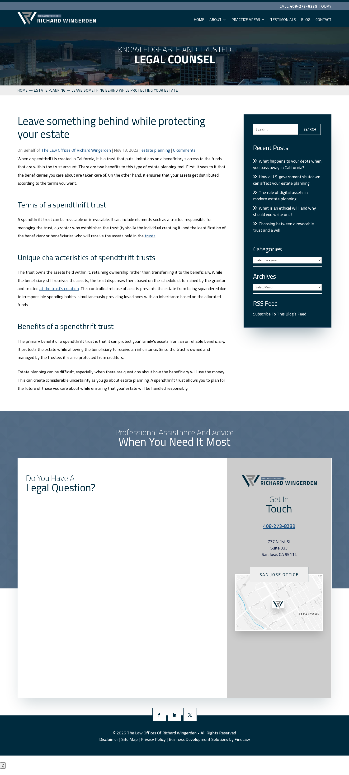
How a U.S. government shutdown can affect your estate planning (286, 180)
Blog (305, 19)
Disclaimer (108, 739)
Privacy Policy (153, 739)
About (215, 19)
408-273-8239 (303, 6)
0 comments (184, 150)
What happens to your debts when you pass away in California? (287, 164)
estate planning (155, 150)
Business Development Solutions (198, 739)
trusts (150, 236)
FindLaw (242, 739)
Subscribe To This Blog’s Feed (279, 314)
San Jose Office (279, 574)
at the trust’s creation (59, 288)
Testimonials (283, 19)
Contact (323, 19)
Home (199, 19)
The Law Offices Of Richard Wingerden (76, 150)
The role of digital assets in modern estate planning (280, 195)
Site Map (129, 739)
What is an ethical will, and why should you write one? (284, 211)
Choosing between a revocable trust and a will (283, 227)
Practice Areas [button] (245, 19)
